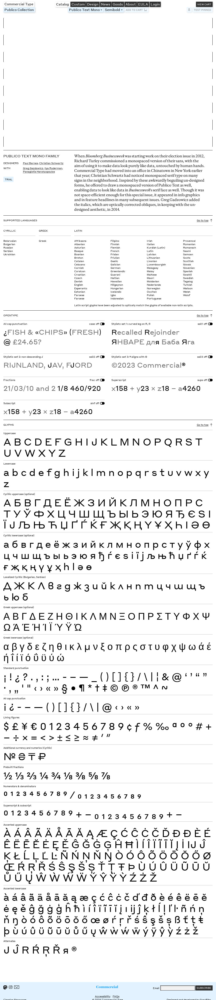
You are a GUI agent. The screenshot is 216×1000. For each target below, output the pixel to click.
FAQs (116, 996)
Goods (118, 4)
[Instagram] (10, 987)
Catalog (62, 4)
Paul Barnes (30, 163)
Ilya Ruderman (53, 168)
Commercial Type (18, 4)
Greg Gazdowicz (33, 168)
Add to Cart (134, 9)
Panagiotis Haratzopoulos (39, 171)
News (105, 4)
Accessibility (102, 996)
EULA (143, 4)
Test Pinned (202, 9)
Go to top (202, 220)
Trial (8, 179)
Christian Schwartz (51, 163)
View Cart (204, 4)
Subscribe (204, 987)
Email (156, 988)
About (131, 4)
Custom (78, 4)
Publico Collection (19, 9)
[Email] (16, 987)
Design (93, 4)
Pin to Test (189, 10)
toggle (102, 9)
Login (155, 4)
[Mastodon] (5, 987)
